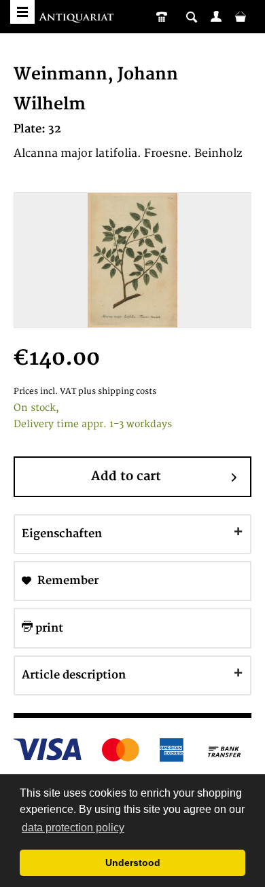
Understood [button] (132, 862)
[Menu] (22, 12)
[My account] (216, 16)
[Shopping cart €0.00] (240, 16)
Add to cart (126, 476)
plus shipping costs (117, 391)
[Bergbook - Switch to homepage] (78, 19)
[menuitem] (216, 16)
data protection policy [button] (73, 827)
